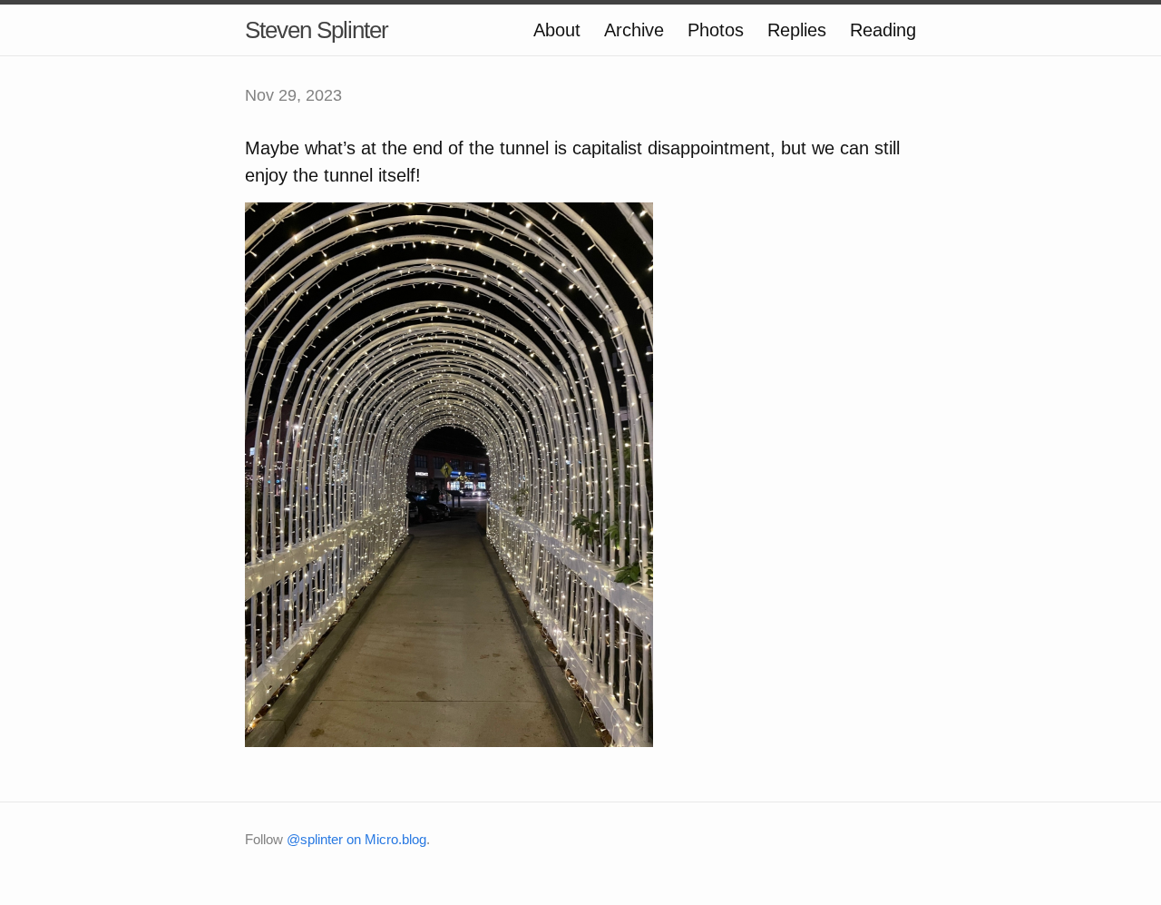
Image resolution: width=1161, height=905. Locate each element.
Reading (883, 30)
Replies (796, 30)
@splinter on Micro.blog (356, 839)
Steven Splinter (316, 30)
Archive (634, 30)
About (556, 30)
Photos (716, 30)
